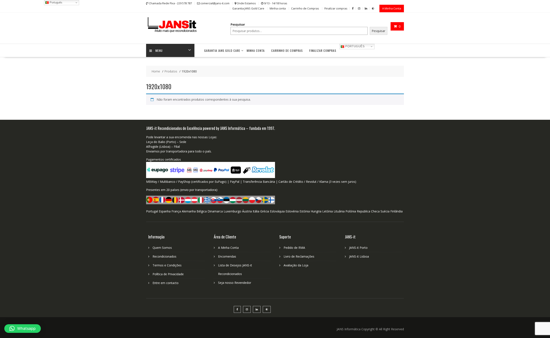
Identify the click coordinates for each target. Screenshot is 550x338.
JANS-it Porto (358, 248)
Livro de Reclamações (299, 256)
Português (354, 46)
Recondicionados (164, 256)
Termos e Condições (167, 265)
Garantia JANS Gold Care (248, 8)
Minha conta (278, 8)
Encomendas (227, 256)
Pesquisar (238, 24)
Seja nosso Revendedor (234, 283)
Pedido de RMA (294, 248)
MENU (159, 50)
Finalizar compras (335, 8)
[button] (22, 328)
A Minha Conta (391, 8)
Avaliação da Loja (296, 265)
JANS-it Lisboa (359, 256)
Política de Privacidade (168, 274)
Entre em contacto (166, 283)
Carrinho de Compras (305, 8)
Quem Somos (162, 248)
